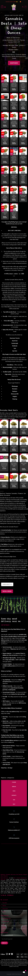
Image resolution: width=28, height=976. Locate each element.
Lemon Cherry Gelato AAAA (5, 157)
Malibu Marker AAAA (14, 139)
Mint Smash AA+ (14, 447)
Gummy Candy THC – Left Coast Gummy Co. (14, 158)
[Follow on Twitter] (9, 954)
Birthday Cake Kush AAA (23, 196)
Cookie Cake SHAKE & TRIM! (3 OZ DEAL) (14, 177)
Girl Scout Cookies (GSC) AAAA (23, 157)
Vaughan (24, 54)
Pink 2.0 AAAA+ (5, 122)
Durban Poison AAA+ (4, 430)
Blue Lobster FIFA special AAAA (14, 465)
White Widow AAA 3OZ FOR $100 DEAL (5, 85)
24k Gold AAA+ (23, 446)
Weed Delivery (5, 878)
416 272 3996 (14, 261)
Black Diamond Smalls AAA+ (5, 196)
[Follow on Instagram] (7, 954)
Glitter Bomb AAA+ (24, 430)
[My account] (5, 6)
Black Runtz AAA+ (14, 430)
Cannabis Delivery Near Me (16, 279)
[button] (2, 7)
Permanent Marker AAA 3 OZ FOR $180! (14, 122)
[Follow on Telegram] (12, 954)
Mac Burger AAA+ (23, 139)
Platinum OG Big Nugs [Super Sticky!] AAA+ (14, 104)
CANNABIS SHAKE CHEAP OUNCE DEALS (23, 178)
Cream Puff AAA (4, 176)
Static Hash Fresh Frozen (4, 483)
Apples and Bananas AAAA (14, 214)
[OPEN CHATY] (24, 972)
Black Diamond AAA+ (14, 196)
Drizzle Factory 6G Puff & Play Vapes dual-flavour (4, 465)
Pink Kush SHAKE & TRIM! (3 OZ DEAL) (23, 104)
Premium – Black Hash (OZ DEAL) (5, 104)
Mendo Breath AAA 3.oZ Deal (5, 140)
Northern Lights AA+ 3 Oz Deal (23, 122)
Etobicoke (18, 54)
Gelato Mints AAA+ (4, 447)
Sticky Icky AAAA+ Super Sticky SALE (14, 85)
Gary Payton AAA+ (23, 483)
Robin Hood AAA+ (23, 464)
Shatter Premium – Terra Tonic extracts (23, 85)
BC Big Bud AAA (5, 213)
